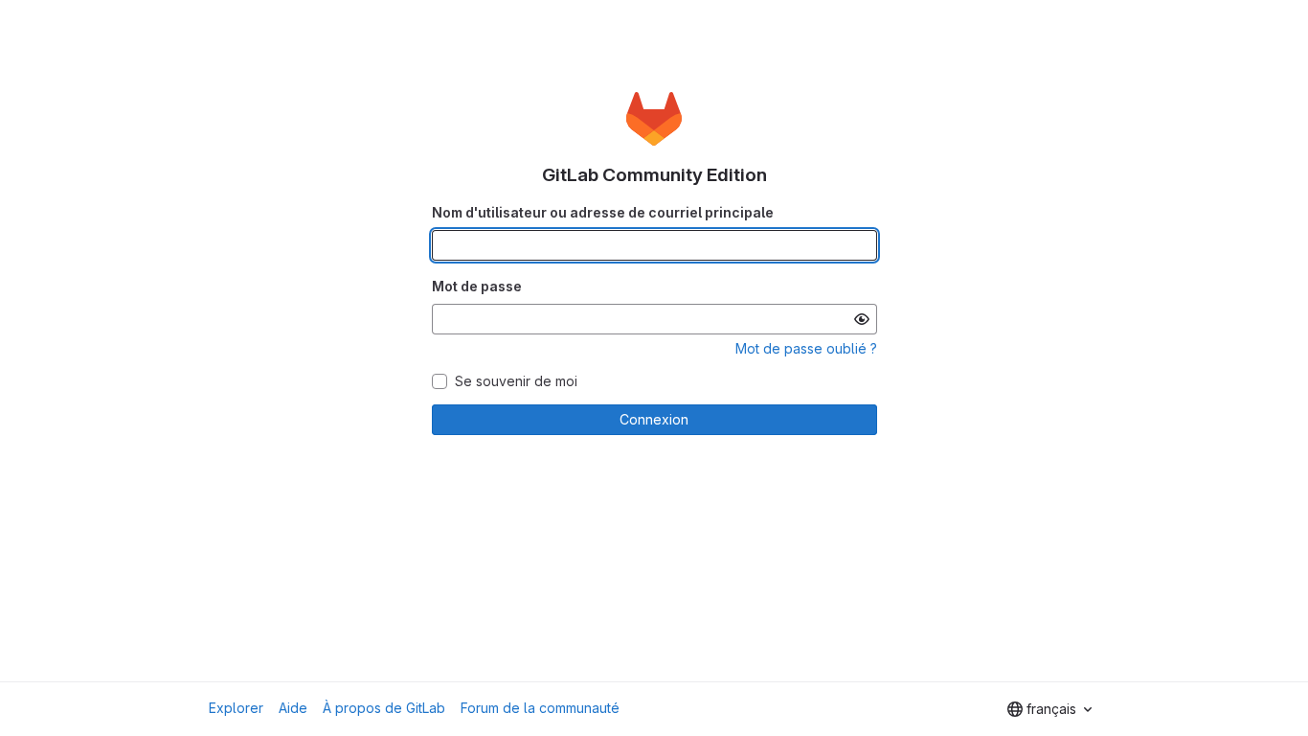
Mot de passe (477, 286)
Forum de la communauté (540, 708)
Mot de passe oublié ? (806, 348)
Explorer (236, 708)
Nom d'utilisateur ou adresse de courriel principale (603, 212)
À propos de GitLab (384, 708)
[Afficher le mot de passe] (861, 319)
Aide (293, 708)
